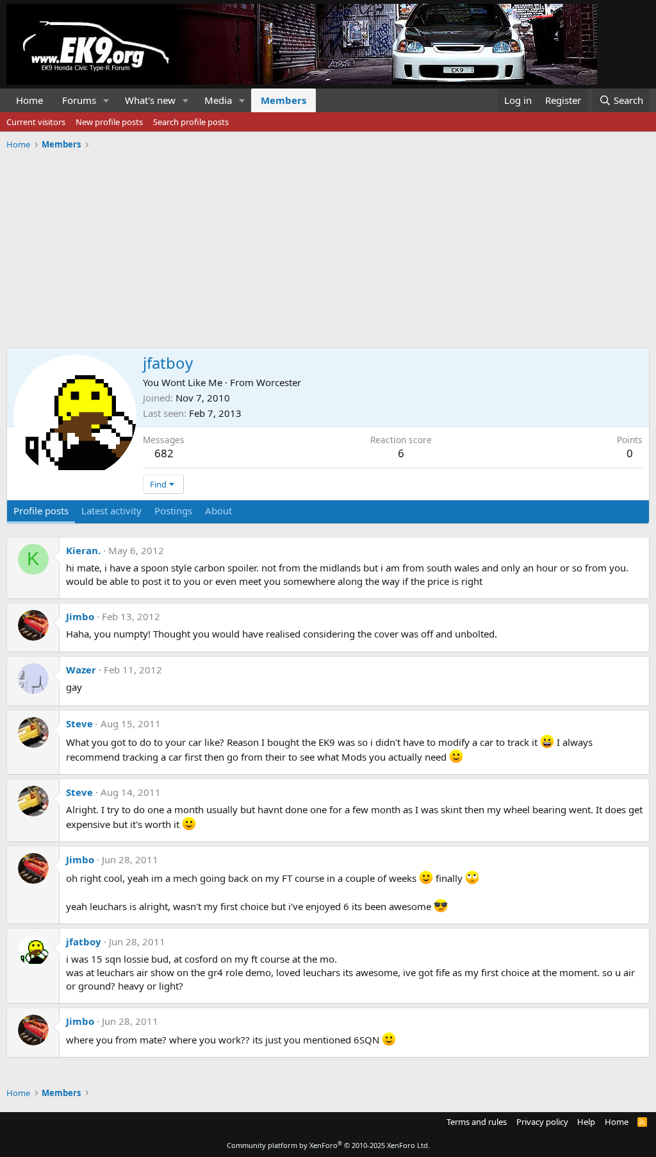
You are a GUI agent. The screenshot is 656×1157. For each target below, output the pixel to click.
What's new (150, 100)
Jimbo (80, 616)
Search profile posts (191, 122)
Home (29, 100)
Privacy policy (542, 1121)
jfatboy (83, 941)
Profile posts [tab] (41, 510)
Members (283, 100)
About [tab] (218, 510)
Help (586, 1121)
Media (218, 100)
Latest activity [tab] (111, 510)
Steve (79, 723)
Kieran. (83, 550)
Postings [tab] (173, 510)
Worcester (278, 382)
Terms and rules (477, 1121)
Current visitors (35, 122)
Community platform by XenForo (328, 1145)
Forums (79, 100)
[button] (106, 100)
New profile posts (109, 122)
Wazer (81, 669)
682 (164, 453)
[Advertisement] (328, 244)
